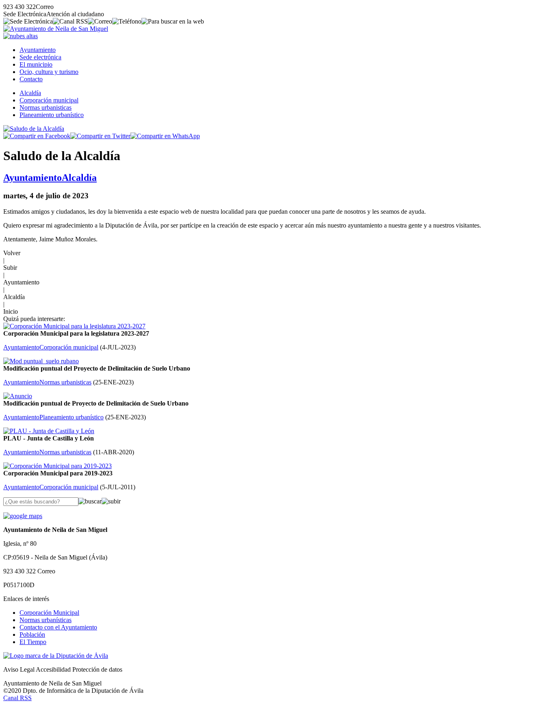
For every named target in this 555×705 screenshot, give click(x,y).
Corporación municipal (49, 100)
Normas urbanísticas (46, 619)
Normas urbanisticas (46, 107)
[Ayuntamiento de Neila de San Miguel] (55, 28)
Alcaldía (30, 92)
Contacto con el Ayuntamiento (58, 627)
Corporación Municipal (49, 612)
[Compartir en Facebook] (36, 135)
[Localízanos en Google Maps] (22, 515)
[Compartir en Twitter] (100, 135)
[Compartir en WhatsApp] (165, 135)
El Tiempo (33, 641)
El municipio (36, 64)
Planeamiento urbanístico (52, 114)
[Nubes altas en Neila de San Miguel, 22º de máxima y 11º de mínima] (20, 36)
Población (32, 634)
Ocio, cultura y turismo (49, 71)
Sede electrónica (40, 57)
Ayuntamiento (38, 49)
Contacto (31, 79)
